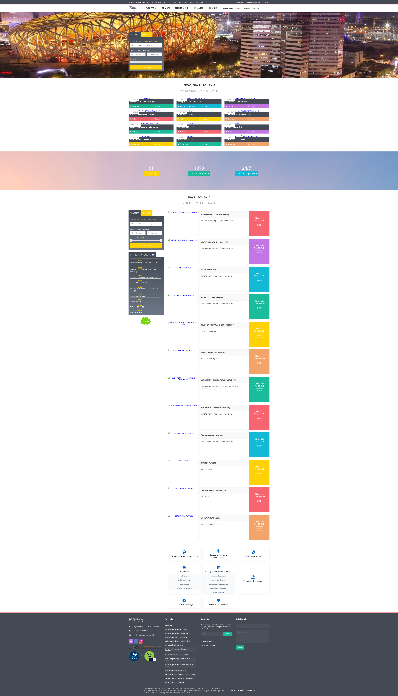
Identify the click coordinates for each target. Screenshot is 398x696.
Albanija (181, 678)
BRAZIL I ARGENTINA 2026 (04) (213, 352)
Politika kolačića (206, 641)
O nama (247, 8)
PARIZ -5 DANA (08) (137, 307)
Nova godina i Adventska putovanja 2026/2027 (177, 650)
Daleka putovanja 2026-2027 (175, 670)
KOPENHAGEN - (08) (186, 127)
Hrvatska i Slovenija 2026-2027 (176, 655)
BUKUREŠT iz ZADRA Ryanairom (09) (215, 408)
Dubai (146, 41)
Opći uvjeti (239, 2)
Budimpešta (153, 41)
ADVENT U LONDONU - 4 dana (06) (215, 242)
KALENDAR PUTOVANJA (140, 255)
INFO (259, 225)
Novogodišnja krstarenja (184, 588)
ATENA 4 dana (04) (185, 114)
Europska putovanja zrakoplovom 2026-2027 (179, 665)
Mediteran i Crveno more (174, 674)
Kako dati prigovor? (208, 645)
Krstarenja (183, 637)
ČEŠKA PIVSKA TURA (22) (210, 518)
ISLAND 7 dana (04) (137, 301)
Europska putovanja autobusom (176, 629)
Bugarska (180, 682)
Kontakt (256, 8)
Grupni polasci (184, 584)
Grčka (174, 678)
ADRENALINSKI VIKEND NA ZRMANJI (215, 214)
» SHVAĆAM (250, 691)
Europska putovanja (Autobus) (218, 584)
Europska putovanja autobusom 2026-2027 (179, 660)
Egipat (193, 674)
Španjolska (189, 678)
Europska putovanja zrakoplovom (177, 633)
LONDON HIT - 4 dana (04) (140, 139)
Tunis (187, 674)
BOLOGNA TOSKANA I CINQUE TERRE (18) (217, 325)
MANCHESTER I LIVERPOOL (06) (142, 102)
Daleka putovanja (218, 592)
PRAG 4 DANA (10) (136, 312)
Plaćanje (266, 2)
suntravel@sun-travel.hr (139, 2)
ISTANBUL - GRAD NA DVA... (237, 102)
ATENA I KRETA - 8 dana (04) (212, 297)
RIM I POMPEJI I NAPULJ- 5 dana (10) (143, 277)
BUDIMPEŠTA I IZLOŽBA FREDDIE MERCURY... (218, 380)
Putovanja (168, 625)
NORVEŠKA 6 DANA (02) (138, 282)
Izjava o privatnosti (253, 2)
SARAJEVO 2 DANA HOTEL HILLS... (191, 102)
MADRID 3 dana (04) (186, 139)
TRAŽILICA (134, 34)
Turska (167, 678)
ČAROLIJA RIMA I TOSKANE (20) (213, 490)
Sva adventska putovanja (218, 576)
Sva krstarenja (184, 576)
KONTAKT (146, 34)
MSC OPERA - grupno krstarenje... (144, 127)
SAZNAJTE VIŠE (237, 691)
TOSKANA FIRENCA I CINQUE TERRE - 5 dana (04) (144, 271)
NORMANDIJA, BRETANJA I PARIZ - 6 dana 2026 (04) (145, 290)
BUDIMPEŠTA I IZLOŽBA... (236, 139)
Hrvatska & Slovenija (218, 580)
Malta (173, 682)
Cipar (167, 682)
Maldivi (140, 41)
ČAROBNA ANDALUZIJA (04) (212, 435)
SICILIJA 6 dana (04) (234, 127)
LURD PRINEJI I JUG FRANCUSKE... (239, 114)
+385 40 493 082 (160, 2)
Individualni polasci (184, 580)
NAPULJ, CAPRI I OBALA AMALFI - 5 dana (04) (144, 263)
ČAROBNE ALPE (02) (208, 463)
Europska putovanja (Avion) (218, 588)
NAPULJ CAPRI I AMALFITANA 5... (143, 114)
